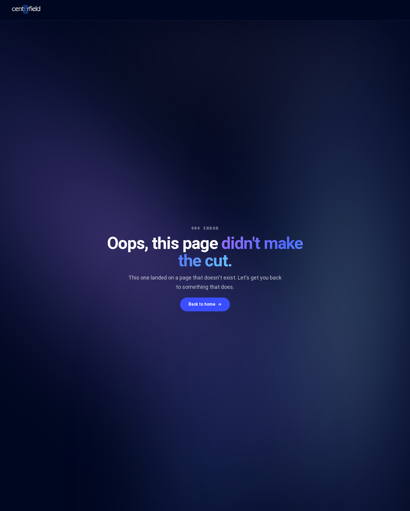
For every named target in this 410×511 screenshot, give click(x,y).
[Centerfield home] (26, 9)
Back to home (205, 304)
